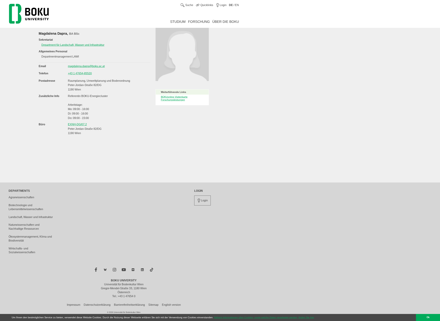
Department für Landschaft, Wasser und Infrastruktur (72, 44)
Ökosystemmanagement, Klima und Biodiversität (30, 238)
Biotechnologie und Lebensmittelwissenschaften (26, 207)
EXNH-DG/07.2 (77, 124)
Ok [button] (428, 317)
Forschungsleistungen (173, 99)
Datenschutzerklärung (97, 304)
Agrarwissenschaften (21, 197)
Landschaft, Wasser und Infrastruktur (31, 217)
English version (171, 304)
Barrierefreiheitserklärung (129, 304)
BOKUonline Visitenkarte (174, 96)
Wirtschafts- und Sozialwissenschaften (22, 250)
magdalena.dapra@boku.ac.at (86, 66)
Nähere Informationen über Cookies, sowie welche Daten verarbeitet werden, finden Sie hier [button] (264, 317)
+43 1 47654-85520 (80, 73)
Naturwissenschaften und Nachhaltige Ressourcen (24, 226)
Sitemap (153, 304)
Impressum (73, 304)
